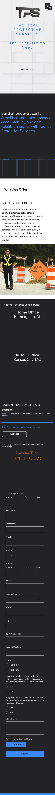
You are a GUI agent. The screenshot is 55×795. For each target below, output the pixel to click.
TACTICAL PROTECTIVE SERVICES (21, 404)
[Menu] (47, 6)
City (7, 620)
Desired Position (13, 647)
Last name (10, 523)
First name (10, 510)
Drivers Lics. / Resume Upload (19, 739)
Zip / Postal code (13, 634)
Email (5, 415)
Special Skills (11, 719)
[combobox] (13, 503)
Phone (9, 550)
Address (9, 580)
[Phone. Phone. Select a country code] (10, 556)
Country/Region (13, 594)
